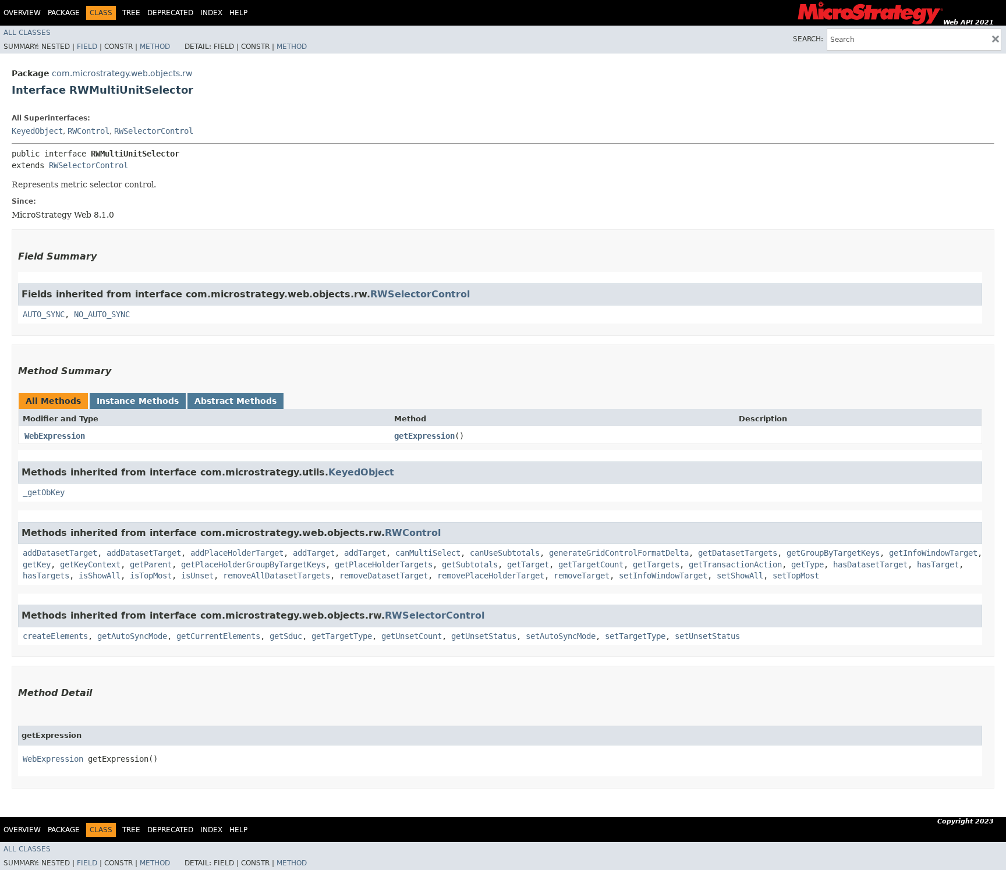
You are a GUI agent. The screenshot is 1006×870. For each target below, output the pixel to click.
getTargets (656, 564)
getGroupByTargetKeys (833, 552)
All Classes (27, 33)
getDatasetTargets (737, 552)
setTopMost (796, 575)
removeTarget (582, 575)
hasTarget (938, 564)
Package (64, 13)
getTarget (528, 564)
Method (155, 46)
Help (238, 13)
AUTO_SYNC (44, 314)
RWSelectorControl (153, 131)
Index (211, 13)
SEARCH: (808, 39)
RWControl (88, 131)
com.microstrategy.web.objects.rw (122, 73)
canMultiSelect (428, 552)
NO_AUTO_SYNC (102, 314)
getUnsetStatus (483, 636)
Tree (131, 13)
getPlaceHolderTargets (384, 564)
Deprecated (170, 13)
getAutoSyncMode (132, 636)
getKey (37, 564)
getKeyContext (90, 564)
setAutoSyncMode (561, 636)
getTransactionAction (735, 564)
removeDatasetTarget (383, 575)
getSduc (286, 636)
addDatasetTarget (60, 552)
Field (87, 46)
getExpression (424, 436)
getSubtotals (470, 564)
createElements (55, 636)
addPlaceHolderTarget (237, 552)
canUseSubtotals (505, 552)
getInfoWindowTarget (933, 552)
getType (807, 564)
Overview (22, 13)
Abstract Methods (235, 401)
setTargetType (635, 636)
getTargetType (341, 636)
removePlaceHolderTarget (490, 575)
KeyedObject (37, 131)
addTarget (314, 552)
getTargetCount (591, 564)
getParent (151, 564)
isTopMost (151, 575)
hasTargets (46, 575)
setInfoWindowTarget (663, 575)
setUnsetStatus (707, 636)
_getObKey (44, 492)
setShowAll (740, 575)
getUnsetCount (411, 636)
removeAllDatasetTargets (276, 575)
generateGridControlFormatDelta (619, 552)
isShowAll (100, 575)
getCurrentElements (218, 636)
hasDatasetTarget (870, 564)
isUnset (197, 575)
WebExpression (54, 436)
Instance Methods (138, 401)
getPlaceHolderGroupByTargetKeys (253, 564)
